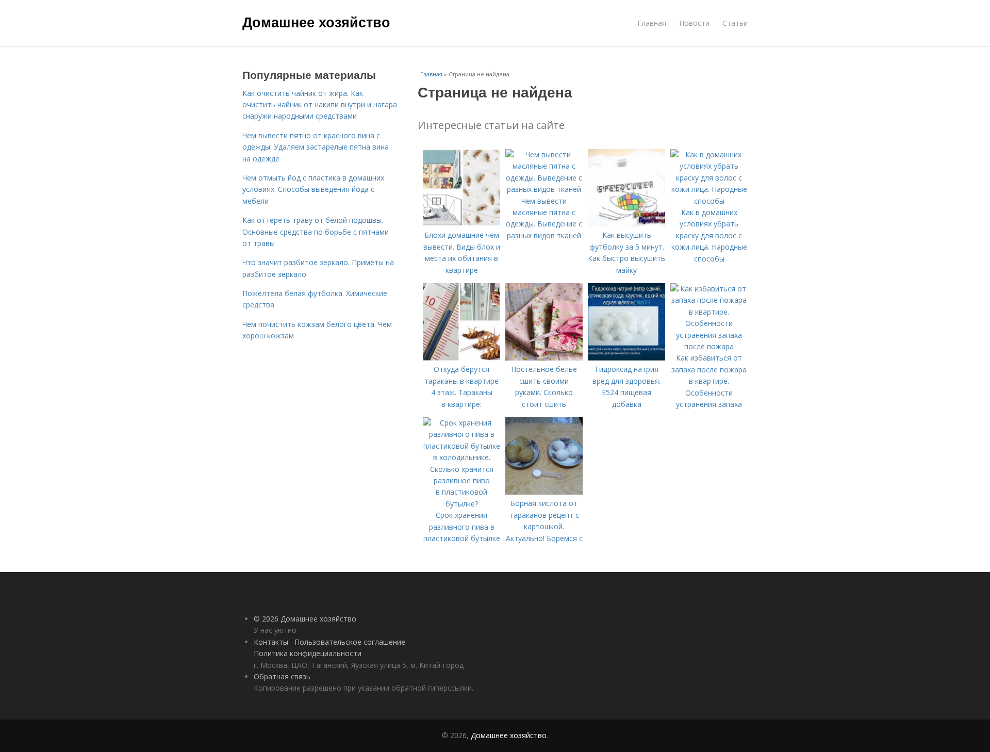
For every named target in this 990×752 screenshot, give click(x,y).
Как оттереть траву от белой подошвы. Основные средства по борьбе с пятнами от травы (315, 231)
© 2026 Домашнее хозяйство (305, 619)
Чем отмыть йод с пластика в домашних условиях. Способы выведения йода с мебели (313, 189)
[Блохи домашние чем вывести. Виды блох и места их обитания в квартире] (461, 223)
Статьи (735, 23)
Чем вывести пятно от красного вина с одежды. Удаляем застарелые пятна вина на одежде (315, 147)
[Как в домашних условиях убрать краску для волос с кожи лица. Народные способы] (709, 201)
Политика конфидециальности (307, 653)
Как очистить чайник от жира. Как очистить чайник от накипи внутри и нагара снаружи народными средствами (319, 104)
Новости (694, 23)
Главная (651, 23)
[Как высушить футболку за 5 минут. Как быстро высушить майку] (626, 223)
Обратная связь (282, 676)
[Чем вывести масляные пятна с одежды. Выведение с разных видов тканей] (544, 189)
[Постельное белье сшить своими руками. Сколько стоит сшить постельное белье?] (544, 358)
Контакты (271, 642)
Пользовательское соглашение (349, 642)
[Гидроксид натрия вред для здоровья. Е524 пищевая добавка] (626, 358)
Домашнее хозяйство (316, 21)
